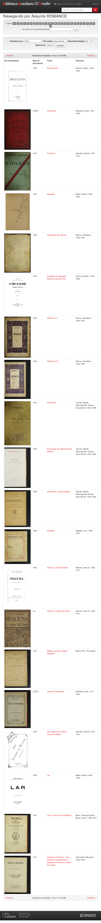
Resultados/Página (76, 41)
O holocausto (52, 68)
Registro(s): (40, 45)
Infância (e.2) (52, 361)
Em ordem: (48, 41)
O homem (51, 153)
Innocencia (51, 402)
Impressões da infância (56, 235)
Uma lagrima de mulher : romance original (57, 732)
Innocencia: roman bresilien (58, 491)
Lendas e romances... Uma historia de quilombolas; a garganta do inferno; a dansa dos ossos (59, 861)
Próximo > (91, 55)
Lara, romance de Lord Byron (59, 815)
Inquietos (51, 530)
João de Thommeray (55, 691)
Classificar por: (16, 41)
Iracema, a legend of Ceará (58, 611)
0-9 (14, 23)
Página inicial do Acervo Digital (69, 4)
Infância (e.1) (52, 318)
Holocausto (51, 110)
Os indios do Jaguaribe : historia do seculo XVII (57, 277)
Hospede (50, 194)
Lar (48, 775)
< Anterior (9, 55)
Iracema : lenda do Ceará (57, 567)
